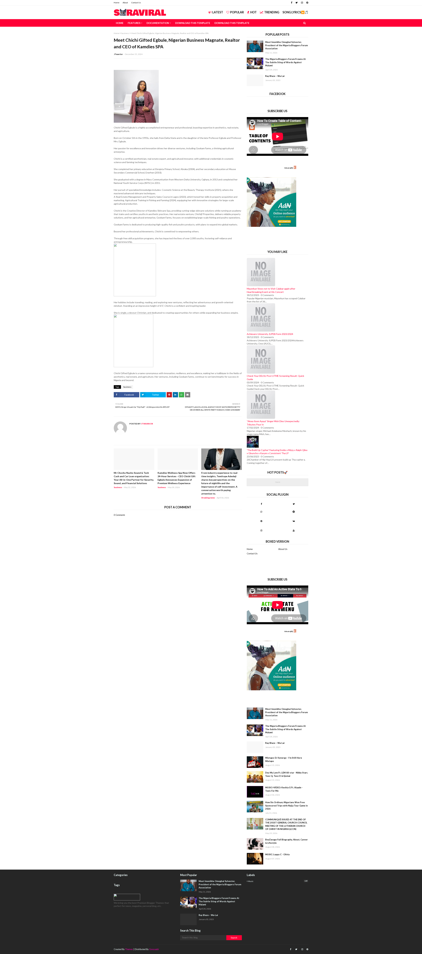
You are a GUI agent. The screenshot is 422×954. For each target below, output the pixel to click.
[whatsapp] (261, 511)
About (125, 2)
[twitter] (297, 2)
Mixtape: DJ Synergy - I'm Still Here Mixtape (283, 759)
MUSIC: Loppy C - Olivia (277, 854)
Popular (237, 12)
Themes (129, 949)
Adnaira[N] (288, 168)
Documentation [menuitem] (158, 22)
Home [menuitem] (119, 22)
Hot (253, 12)
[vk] (293, 521)
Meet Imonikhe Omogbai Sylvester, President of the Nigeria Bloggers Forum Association (286, 45)
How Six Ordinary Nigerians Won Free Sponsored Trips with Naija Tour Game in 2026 (286, 805)
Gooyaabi (154, 949)
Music (277, 881)
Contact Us (136, 2)
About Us (282, 549)
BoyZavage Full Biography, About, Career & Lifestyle (286, 841)
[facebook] (291, 2)
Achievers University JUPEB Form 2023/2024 (270, 334)
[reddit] (293, 511)
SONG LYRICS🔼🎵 (295, 12)
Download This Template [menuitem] (192, 22)
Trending (271, 12)
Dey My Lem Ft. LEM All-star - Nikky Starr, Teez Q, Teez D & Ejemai (286, 774)
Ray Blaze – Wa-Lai (275, 76)
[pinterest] (306, 2)
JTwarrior (118, 54)
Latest (217, 12)
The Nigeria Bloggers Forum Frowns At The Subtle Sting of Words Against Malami (285, 62)
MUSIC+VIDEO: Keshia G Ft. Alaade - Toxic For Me (284, 789)
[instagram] (302, 2)
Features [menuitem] (134, 22)
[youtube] (293, 530)
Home (116, 2)
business (125, 33)
